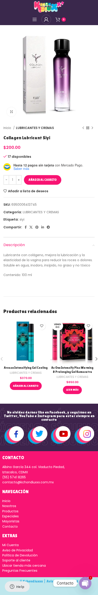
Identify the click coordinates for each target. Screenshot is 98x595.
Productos (10, 511)
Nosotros (9, 506)
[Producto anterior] (83, 128)
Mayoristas (10, 521)
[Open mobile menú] (34, 19)
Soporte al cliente (16, 560)
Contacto (10, 526)
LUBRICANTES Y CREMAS (35, 128)
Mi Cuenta (10, 545)
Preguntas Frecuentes (19, 570)
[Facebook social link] (25, 227)
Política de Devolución (20, 555)
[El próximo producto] (92, 128)
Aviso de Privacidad (17, 550)
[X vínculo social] (31, 227)
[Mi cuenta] (46, 19)
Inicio (7, 128)
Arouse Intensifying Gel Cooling (26, 367)
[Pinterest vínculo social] (37, 227)
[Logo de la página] (49, 6)
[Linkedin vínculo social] (42, 227)
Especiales (10, 516)
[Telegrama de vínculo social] (48, 227)
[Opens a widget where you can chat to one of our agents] (17, 587)
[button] (26, 386)
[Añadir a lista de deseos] (42, 326)
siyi (22, 219)
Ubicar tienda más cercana (24, 565)
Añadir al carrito (42, 180)
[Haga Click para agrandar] (11, 111)
